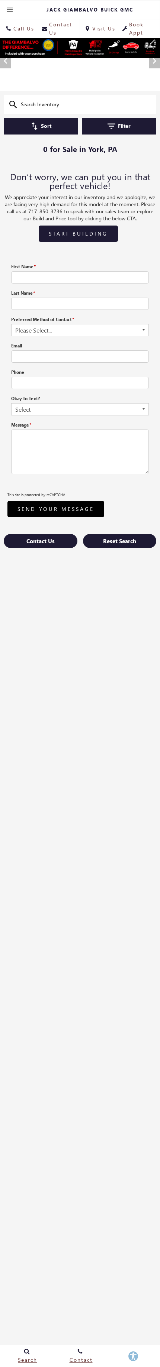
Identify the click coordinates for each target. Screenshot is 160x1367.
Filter (124, 125)
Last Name (23, 293)
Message (21, 425)
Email (16, 346)
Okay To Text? (25, 398)
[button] (75, 81)
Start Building (78, 233)
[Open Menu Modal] (10, 9)
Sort (46, 125)
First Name (23, 266)
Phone (17, 372)
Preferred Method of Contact (42, 319)
